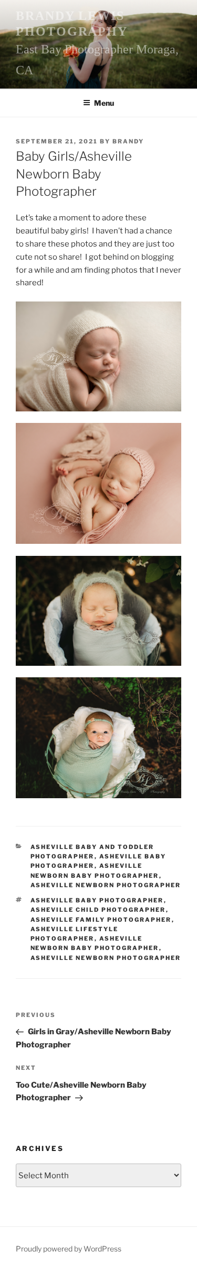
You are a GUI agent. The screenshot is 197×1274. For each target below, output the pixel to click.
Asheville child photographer (98, 909)
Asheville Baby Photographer (97, 900)
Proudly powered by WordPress (68, 1248)
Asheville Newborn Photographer (105, 885)
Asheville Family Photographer (101, 919)
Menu (104, 102)
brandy (128, 141)
